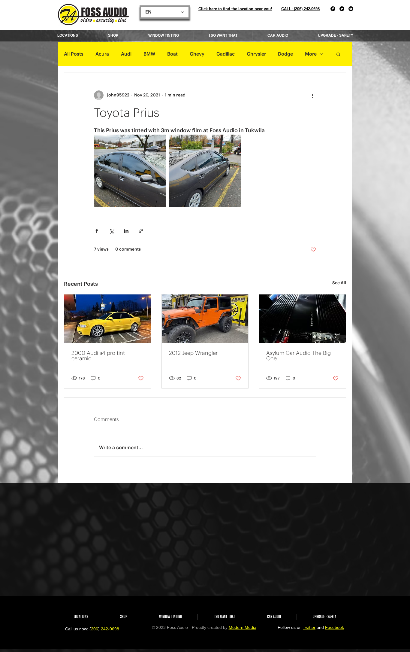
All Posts (73, 54)
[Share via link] (141, 231)
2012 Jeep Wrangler (193, 353)
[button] (338, 54)
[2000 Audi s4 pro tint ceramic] (107, 318)
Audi (126, 54)
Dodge (285, 54)
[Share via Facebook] (97, 231)
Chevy (197, 54)
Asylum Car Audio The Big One (298, 355)
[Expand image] (130, 171)
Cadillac (225, 54)
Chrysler (256, 54)
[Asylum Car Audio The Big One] (302, 318)
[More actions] (312, 95)
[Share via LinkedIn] (126, 231)
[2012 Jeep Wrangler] (205, 318)
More (311, 54)
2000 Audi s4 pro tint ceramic (98, 355)
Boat (172, 54)
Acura (102, 54)
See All (339, 283)
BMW (149, 54)
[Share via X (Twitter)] (111, 231)
